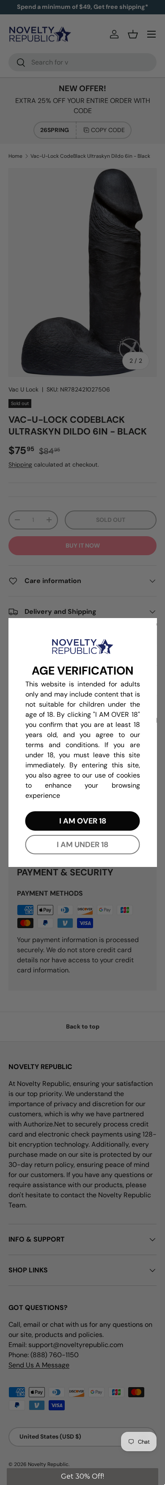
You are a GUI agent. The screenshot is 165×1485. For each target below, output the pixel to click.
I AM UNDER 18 (82, 845)
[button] (83, 1476)
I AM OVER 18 (82, 821)
